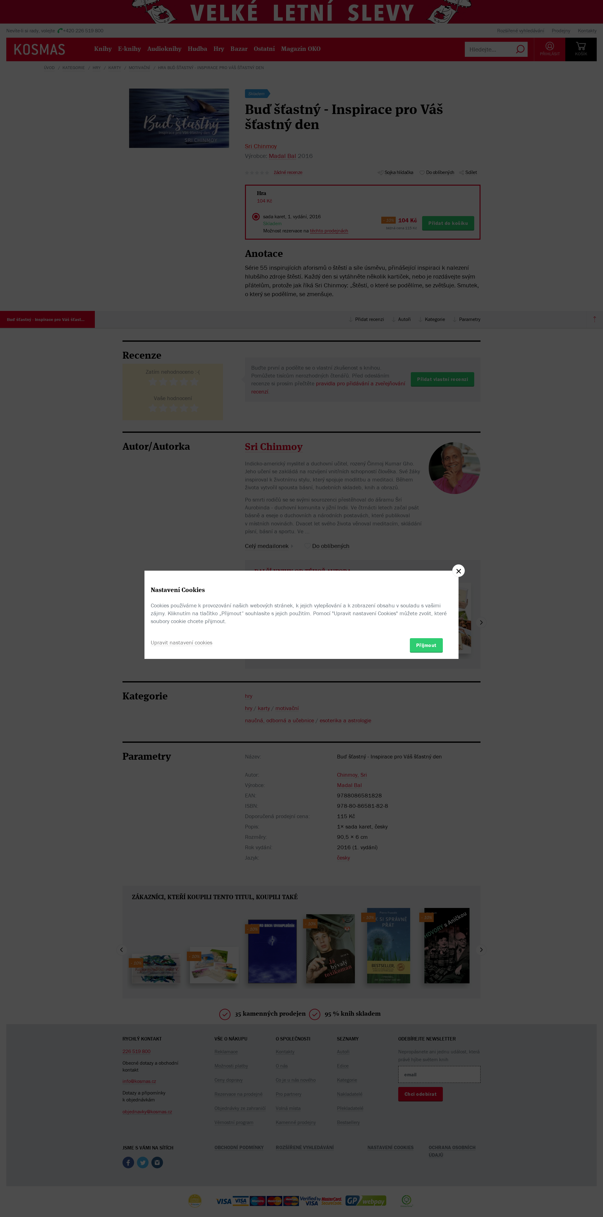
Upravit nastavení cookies (181, 642)
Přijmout (426, 645)
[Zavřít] (458, 570)
